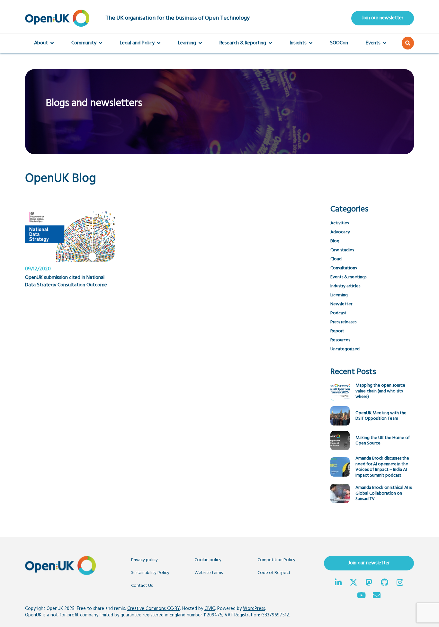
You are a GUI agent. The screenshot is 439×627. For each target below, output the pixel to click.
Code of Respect (274, 573)
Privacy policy (144, 560)
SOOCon (339, 43)
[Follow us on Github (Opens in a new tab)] (384, 583)
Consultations (343, 268)
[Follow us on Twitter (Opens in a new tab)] (353, 583)
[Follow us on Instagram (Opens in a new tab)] (400, 583)
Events (373, 43)
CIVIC (209, 609)
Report (337, 331)
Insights (298, 43)
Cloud (336, 259)
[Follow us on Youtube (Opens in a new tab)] (361, 596)
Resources (340, 340)
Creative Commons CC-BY (153, 609)
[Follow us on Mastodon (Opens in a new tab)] (369, 583)
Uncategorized (345, 349)
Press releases (343, 322)
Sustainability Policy (150, 573)
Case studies (342, 250)
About (41, 43)
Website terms (208, 573)
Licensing (339, 295)
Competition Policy (276, 560)
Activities (339, 223)
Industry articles (345, 286)
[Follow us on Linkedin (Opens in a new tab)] (338, 583)
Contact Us (142, 585)
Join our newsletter (382, 18)
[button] (408, 43)
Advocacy (340, 232)
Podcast (338, 313)
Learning (187, 43)
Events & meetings (348, 277)
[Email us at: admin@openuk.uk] (376, 596)
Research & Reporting (243, 43)
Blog (334, 241)
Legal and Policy (137, 43)
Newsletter (341, 304)
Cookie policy (207, 560)
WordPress (254, 609)
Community (83, 43)
